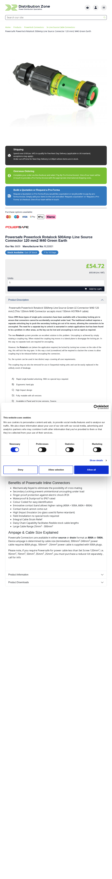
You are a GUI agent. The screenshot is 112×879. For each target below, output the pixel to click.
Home (7, 27)
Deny (20, 469)
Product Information (18, 574)
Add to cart (95, 288)
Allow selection (56, 469)
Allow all (91, 469)
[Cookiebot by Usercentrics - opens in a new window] (96, 407)
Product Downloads (18, 582)
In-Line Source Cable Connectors (61, 27)
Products (17, 27)
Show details (96, 460)
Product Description (18, 300)
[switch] (42, 449)
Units (10, 278)
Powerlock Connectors (34, 27)
